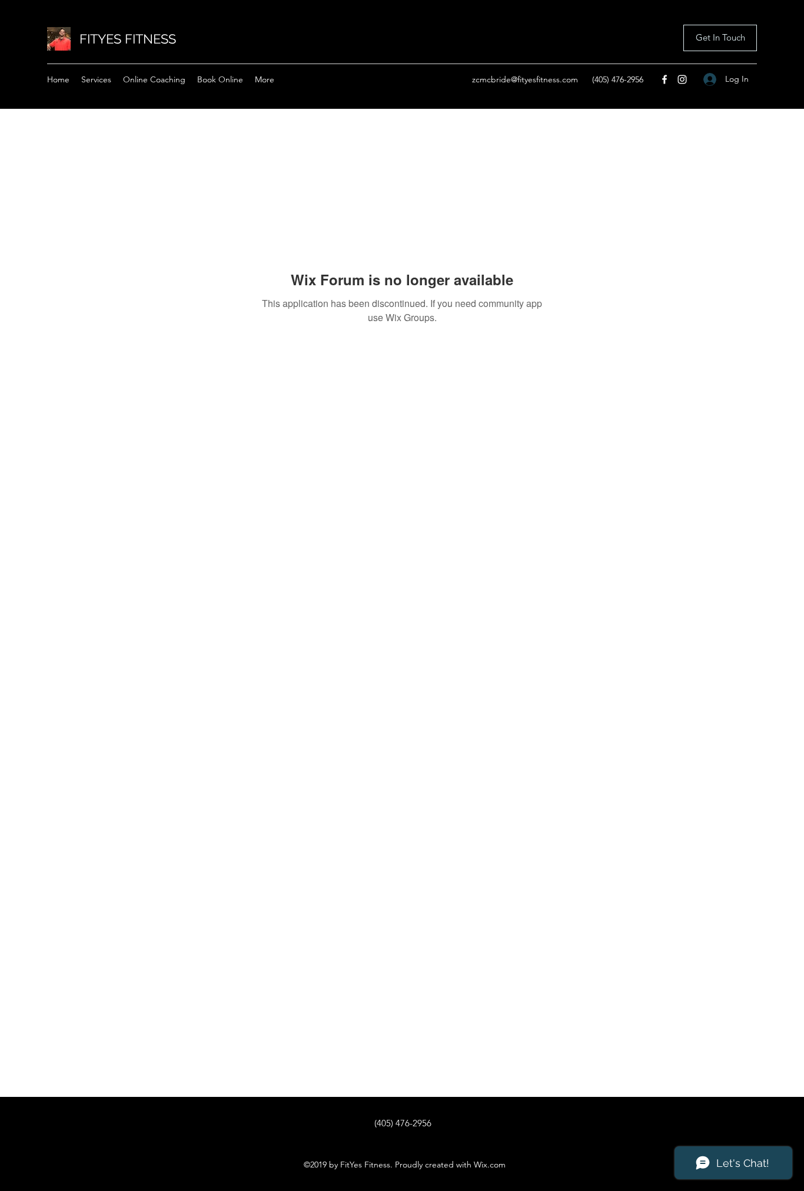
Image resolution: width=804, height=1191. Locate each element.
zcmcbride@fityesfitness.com (525, 79)
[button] (720, 38)
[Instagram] (682, 79)
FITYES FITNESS (127, 38)
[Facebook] (664, 79)
